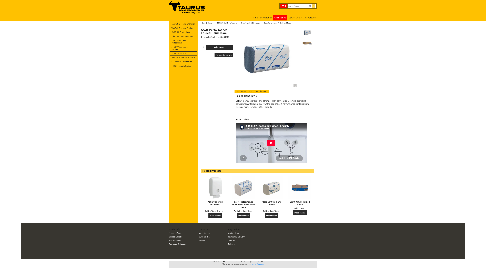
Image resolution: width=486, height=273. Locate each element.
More (250, 91)
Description (241, 91)
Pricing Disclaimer (257, 264)
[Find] (313, 6)
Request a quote (224, 55)
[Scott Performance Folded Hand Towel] (307, 43)
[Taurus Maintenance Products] (188, 7)
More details (215, 215)
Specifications (261, 91)
